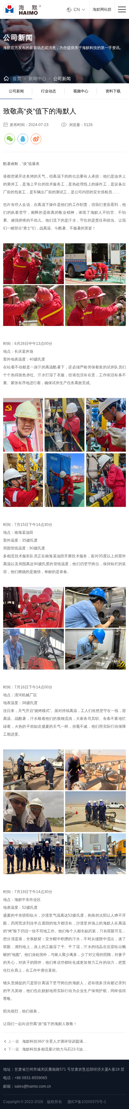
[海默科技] (25, 9)
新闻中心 (37, 78)
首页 (17, 78)
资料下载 (113, 91)
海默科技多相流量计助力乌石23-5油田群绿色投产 (63, 1049)
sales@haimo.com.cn (32, 1086)
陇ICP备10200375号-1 (87, 1102)
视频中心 (80, 91)
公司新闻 (62, 78)
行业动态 (48, 91)
